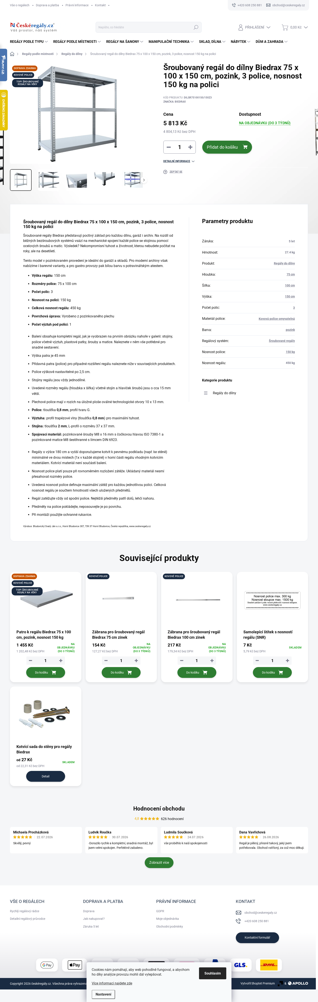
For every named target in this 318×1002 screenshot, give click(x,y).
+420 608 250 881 (256, 921)
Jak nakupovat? (94, 918)
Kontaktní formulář (257, 937)
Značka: (174, 101)
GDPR (160, 911)
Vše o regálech (19, 5)
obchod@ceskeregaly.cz (260, 912)
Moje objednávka (167, 918)
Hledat (195, 27)
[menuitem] (29, 41)
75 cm (291, 274)
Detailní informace (176, 161)
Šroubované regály (282, 341)
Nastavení (103, 994)
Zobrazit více (159, 862)
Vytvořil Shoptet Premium (258, 983)
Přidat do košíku (222, 147)
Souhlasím (212, 973)
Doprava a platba (47, 5)
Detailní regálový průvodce (27, 918)
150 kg (290, 352)
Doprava (89, 911)
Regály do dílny (284, 263)
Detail (45, 776)
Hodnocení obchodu (159, 808)
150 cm (290, 296)
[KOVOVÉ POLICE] (121, 600)
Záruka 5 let (91, 926)
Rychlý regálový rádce (24, 911)
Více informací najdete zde (112, 983)
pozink (290, 329)
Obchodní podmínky (169, 926)
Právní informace (77, 5)
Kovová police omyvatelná (277, 318)
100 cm (290, 285)
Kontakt (100, 5)
